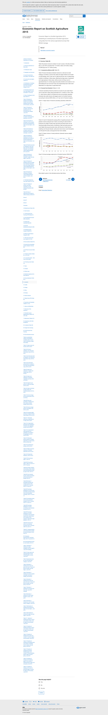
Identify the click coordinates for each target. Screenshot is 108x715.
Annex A (25, 197)
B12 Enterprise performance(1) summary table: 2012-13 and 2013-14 (28, 537)
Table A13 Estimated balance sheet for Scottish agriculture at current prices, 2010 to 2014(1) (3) (28, 440)
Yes (42, 682)
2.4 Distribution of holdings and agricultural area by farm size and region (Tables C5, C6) (28, 85)
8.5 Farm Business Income (28, 334)
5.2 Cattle (25, 284)
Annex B (25, 200)
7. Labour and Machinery (28, 306)
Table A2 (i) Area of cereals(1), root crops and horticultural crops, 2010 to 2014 (28, 351)
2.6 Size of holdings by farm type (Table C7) (29, 96)
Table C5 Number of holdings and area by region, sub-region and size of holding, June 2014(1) (29, 574)
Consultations (55, 19)
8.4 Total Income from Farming (27, 331)
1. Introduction (26, 63)
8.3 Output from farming (28, 327)
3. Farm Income (26, 210)
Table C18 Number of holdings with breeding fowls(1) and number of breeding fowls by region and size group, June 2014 (28, 102)
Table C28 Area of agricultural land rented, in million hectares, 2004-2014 (28, 193)
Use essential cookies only (38, 10)
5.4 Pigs (25, 290)
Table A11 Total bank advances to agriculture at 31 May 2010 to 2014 (28, 419)
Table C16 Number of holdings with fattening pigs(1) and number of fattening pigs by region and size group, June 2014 (29, 661)
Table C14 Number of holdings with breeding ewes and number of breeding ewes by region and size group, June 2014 (29, 644)
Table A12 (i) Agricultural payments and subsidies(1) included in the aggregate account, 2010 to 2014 (28, 425)
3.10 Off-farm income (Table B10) (29, 250)
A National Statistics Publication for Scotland (28, 59)
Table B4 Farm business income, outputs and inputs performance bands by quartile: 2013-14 (28, 476)
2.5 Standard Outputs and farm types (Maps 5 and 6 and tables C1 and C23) (28, 91)
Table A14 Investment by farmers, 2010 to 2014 (28, 445)
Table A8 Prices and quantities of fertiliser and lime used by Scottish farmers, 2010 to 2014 (28, 402)
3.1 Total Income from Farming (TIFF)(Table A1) (28, 214)
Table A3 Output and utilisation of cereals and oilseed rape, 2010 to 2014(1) (28, 371)
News (32, 19)
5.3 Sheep (25, 287)
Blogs (61, 19)
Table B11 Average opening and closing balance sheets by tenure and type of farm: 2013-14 (28, 531)
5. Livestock (25, 282)
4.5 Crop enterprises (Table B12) (28, 279)
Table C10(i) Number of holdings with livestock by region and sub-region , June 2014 (29, 608)
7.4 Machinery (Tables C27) (28, 318)
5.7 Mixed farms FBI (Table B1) (28, 299)
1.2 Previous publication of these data (28, 66)
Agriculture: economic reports (47, 50)
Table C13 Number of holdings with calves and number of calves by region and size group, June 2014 (28, 636)
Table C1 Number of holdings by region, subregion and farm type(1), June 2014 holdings (28, 547)
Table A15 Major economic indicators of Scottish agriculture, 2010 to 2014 (28, 450)
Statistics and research (46, 19)
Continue (41, 692)
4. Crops (25, 266)
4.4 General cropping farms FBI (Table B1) (28, 275)
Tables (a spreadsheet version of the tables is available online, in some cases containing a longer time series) (28, 340)
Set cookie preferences (51, 10)
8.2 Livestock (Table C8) (28, 325)
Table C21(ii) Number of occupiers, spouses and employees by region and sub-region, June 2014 (28, 130)
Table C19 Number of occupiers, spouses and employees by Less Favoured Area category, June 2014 (28, 110)
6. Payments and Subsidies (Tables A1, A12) (28, 303)
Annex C (25, 202)
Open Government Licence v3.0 (42, 708)
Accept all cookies (27, 10)
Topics (28, 19)
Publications (37, 19)
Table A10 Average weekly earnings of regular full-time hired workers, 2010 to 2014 (28, 414)
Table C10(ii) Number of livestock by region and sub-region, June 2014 (28, 614)
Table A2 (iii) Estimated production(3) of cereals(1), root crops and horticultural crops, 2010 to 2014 (28, 364)
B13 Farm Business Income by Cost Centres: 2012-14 (28, 542)
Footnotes (25, 205)
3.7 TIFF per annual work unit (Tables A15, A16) (28, 238)
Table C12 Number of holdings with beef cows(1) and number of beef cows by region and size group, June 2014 (28, 629)
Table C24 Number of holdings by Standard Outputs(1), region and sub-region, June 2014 (28, 156)
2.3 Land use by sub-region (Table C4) (28, 80)
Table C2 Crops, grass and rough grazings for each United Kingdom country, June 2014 (28, 554)
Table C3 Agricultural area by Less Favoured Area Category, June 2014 (28, 560)
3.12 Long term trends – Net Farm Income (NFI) (29, 258)
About (23, 19)
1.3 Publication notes (27, 69)
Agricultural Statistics (47, 190)
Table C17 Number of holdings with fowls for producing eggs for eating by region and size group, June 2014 (28, 669)
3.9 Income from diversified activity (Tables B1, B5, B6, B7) (28, 246)
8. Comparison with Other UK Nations (28, 322)
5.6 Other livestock (27, 295)
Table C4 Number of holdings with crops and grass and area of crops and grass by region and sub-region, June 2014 (29, 567)
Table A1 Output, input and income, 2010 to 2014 (28, 346)
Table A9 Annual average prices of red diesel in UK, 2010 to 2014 (28, 408)
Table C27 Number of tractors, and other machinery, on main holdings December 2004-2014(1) (28, 186)
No (41, 685)
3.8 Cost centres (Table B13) (29, 241)
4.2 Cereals (25, 268)
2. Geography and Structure (28, 72)
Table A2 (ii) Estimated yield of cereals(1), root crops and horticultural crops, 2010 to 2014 (29, 358)
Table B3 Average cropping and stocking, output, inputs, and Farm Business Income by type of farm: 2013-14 (29, 469)
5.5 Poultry (25, 292)
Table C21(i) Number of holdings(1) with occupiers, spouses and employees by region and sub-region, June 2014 (28, 123)
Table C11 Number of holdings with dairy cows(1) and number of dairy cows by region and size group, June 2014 (28, 621)
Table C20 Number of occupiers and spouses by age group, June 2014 (28, 117)
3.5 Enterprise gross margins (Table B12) (27, 230)
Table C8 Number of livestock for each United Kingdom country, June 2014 (28, 596)
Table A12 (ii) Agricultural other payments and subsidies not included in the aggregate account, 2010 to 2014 (28, 432)
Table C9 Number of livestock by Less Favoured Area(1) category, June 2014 (29, 602)
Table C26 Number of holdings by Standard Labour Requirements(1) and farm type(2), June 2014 (28, 174)
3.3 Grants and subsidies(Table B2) (27, 222)
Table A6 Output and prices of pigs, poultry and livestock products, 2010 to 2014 (28, 390)
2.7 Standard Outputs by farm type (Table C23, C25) (28, 180)
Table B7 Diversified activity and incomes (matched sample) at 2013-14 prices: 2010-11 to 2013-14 (28, 500)
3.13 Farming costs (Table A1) (28, 262)
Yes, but (43, 688)
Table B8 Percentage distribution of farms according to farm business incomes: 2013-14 (28, 507)
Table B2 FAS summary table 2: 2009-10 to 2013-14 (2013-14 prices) (28, 463)
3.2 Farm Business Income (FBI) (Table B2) (28, 218)
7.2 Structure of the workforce (27, 309)
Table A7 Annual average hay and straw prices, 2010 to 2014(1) (28, 396)
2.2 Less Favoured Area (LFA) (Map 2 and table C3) (28, 76)
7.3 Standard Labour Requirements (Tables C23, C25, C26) (28, 314)
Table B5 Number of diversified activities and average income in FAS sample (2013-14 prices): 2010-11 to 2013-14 (28, 484)
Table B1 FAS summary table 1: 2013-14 (28, 459)
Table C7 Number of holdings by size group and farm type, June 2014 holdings (28, 589)
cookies (28, 2)
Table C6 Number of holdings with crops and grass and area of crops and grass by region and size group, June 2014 (29, 582)
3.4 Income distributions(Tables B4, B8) (28, 226)
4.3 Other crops (26, 271)
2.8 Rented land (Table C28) (28, 208)
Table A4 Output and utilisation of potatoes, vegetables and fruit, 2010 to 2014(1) (28, 378)
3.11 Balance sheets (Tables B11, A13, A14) (29, 254)
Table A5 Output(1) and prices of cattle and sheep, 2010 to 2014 (28, 384)
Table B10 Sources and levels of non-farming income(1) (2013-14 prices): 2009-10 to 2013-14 (28, 524)
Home (23, 22)
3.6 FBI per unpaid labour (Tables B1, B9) (28, 234)
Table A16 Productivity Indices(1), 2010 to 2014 (28, 455)
